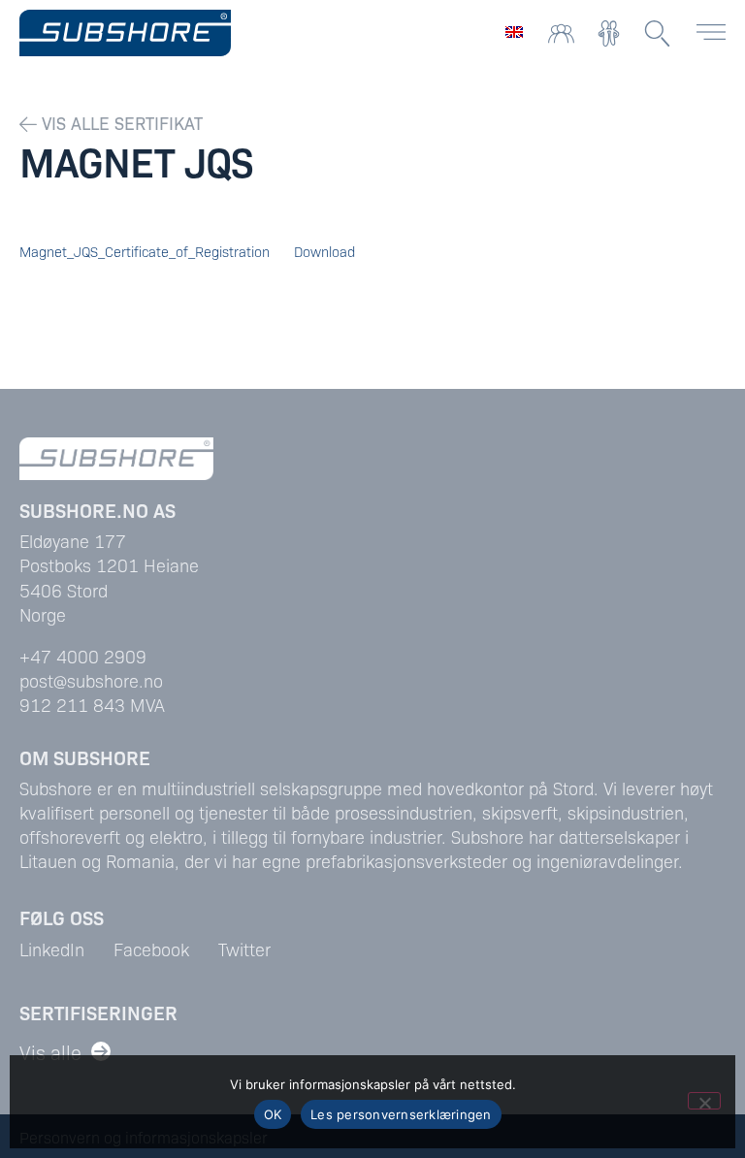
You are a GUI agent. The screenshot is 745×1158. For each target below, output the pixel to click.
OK (273, 1114)
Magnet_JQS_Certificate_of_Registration (144, 251)
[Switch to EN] (514, 30)
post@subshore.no (91, 680)
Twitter (244, 949)
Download (324, 251)
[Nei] (704, 1101)
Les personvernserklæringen (401, 1114)
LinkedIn (51, 949)
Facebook (151, 949)
